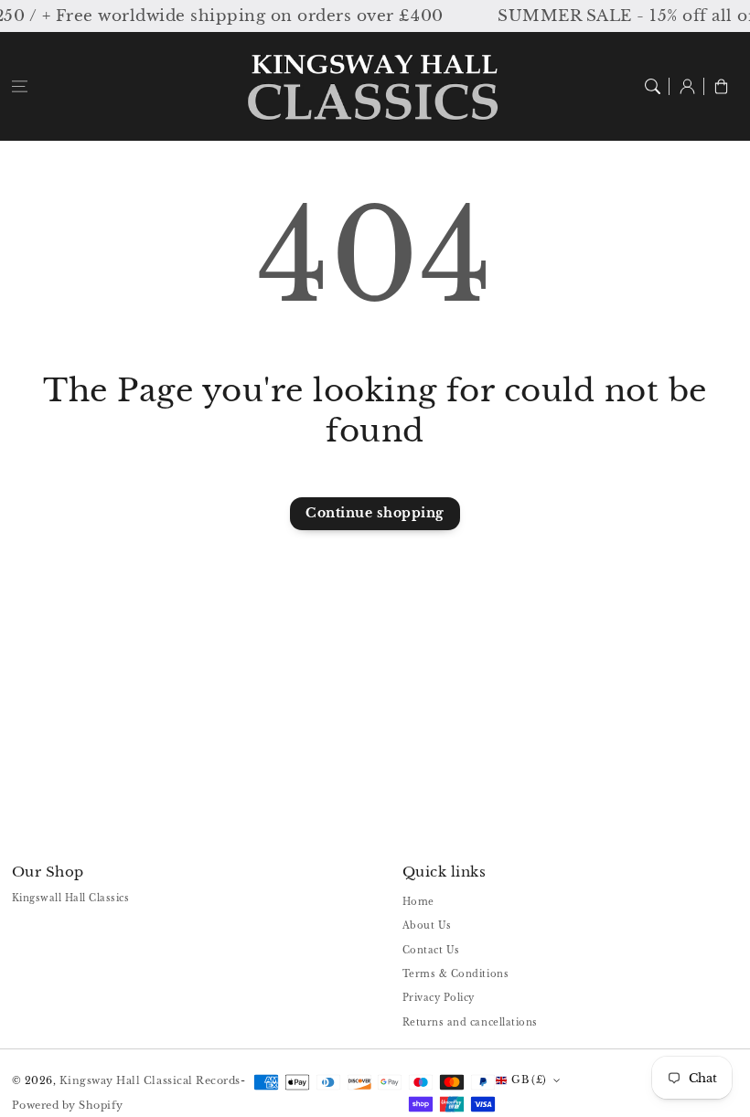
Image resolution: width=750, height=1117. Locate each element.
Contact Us (431, 950)
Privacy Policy (438, 998)
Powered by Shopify (67, 1105)
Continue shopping (375, 513)
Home (418, 902)
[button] (20, 86)
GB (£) (528, 1079)
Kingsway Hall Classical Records (150, 1080)
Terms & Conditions (455, 974)
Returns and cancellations (470, 1022)
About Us (427, 925)
